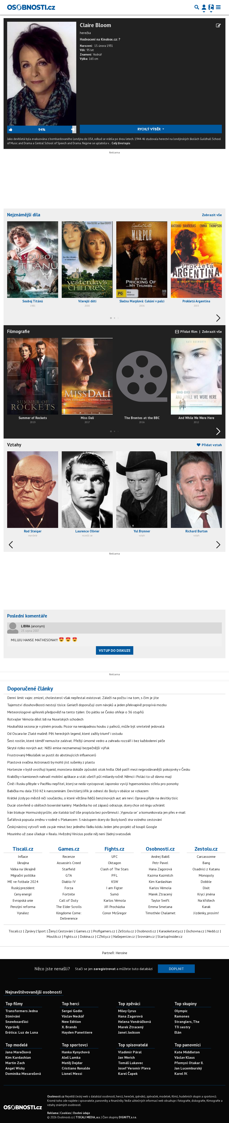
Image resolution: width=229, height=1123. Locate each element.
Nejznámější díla (23, 215)
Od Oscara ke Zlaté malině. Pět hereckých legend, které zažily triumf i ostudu (65, 733)
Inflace (23, 856)
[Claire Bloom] (41, 73)
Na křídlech (206, 900)
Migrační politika (23, 875)
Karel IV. (181, 1073)
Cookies (65, 1113)
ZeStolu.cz (126, 931)
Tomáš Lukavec (130, 1063)
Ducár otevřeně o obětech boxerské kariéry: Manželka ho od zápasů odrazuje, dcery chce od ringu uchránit (86, 805)
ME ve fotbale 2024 (22, 881)
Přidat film (188, 331)
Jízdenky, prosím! (206, 913)
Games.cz (68, 848)
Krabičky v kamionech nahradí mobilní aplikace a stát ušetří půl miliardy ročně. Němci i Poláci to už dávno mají (89, 776)
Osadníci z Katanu (206, 869)
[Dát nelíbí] (60, 129)
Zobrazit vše (212, 215)
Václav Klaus (184, 1057)
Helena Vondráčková (134, 1021)
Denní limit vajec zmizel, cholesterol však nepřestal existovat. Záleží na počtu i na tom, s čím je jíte (83, 697)
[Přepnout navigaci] (204, 7)
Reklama (52, 1113)
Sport (42, 931)
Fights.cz (114, 848)
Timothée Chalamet (160, 913)
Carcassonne (206, 856)
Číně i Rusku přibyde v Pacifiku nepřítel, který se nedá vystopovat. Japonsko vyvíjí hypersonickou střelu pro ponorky (92, 783)
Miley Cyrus (127, 1011)
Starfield (68, 869)
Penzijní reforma (22, 906)
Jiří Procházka (114, 906)
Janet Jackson (129, 1032)
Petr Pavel (160, 863)
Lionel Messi (72, 1073)
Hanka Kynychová (76, 1052)
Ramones (181, 1016)
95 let (90, 50)
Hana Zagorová (160, 869)
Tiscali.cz (23, 848)
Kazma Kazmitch (160, 875)
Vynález (23, 913)
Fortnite (68, 894)
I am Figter (114, 888)
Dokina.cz (87, 936)
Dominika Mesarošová (23, 1073)
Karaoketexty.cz (171, 931)
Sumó (114, 894)
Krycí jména (206, 894)
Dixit (206, 888)
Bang (206, 863)
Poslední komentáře (27, 616)
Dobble (206, 881)
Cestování (65, 931)
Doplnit (176, 968)
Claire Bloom (95, 25)
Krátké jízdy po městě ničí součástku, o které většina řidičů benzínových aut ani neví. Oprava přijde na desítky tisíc (92, 798)
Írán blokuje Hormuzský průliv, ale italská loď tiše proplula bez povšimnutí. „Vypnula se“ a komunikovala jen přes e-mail (96, 812)
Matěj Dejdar (72, 1063)
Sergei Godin (72, 1011)
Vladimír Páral (130, 1052)
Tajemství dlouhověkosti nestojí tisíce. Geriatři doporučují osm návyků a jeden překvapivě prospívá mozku (87, 705)
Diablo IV (69, 881)
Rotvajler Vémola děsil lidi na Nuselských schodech (45, 719)
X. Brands (69, 1027)
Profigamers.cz (104, 931)
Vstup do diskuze (114, 650)
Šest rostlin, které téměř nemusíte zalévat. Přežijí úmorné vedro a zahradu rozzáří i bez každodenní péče (86, 740)
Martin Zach (15, 1063)
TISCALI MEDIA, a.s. (88, 1117)
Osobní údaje (81, 1113)
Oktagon (114, 863)
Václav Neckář (73, 1016)
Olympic (180, 1011)
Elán (177, 1032)
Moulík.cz (54, 936)
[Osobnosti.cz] (31, 7)
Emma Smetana (160, 906)
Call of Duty (68, 900)
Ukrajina (23, 863)
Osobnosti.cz (160, 848)
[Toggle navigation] (218, 7)
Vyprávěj (12, 1027)
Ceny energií (23, 894)
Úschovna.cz (195, 931)
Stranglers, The (186, 1021)
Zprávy (30, 931)
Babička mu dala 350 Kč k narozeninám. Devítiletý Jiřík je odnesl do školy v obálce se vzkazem (77, 791)
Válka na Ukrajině (23, 869)
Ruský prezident (23, 888)
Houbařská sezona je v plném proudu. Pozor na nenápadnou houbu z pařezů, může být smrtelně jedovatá (85, 726)
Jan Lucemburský (188, 1068)
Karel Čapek (128, 1073)
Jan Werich (126, 1057)
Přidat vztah (211, 445)
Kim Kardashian (160, 881)
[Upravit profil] (218, 25)
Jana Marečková (18, 1052)
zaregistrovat (104, 968)
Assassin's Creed (69, 863)
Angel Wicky (15, 1068)
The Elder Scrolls (69, 906)
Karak (206, 906)
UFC (114, 856)
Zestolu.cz (206, 848)
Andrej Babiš (160, 856)
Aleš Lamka (71, 1057)
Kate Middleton (187, 1052)
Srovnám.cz (146, 936)
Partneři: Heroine (114, 953)
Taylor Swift (160, 900)
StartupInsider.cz (169, 936)
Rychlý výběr (149, 129)
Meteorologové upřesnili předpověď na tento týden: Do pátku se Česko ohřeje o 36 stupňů (75, 712)
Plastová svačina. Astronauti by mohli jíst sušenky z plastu (51, 762)
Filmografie (18, 331)
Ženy (52, 931)
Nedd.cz (213, 931)
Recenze (68, 856)
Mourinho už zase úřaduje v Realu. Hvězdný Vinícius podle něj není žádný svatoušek (69, 834)
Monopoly (206, 875)
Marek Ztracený (160, 894)
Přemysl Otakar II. (189, 1063)
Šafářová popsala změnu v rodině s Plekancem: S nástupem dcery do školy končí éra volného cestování (84, 819)
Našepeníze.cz (124, 936)
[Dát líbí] (22, 129)
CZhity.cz (103, 936)
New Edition (71, 1021)
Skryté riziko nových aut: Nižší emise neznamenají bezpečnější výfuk (58, 748)
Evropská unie (23, 900)
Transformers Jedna (21, 1011)
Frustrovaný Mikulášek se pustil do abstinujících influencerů (51, 755)
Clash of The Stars (114, 869)
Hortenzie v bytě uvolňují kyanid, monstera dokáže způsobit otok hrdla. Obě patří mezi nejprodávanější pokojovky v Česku (98, 769)
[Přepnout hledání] (196, 7)
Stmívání (12, 1016)
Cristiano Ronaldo (76, 1068)
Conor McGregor (114, 913)
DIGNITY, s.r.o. (128, 1117)
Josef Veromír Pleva (134, 1068)
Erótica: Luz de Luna (21, 1032)
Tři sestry (182, 1027)
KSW (114, 881)
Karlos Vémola (115, 900)
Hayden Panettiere (77, 1032)
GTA (69, 875)
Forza (68, 888)
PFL (114, 875)
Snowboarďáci (16, 1021)
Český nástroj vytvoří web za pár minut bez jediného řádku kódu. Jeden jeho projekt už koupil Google (82, 826)
